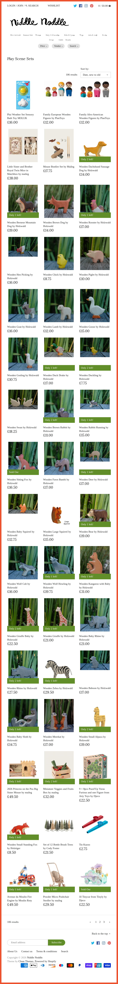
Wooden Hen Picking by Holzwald (20, 276)
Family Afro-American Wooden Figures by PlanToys (94, 116)
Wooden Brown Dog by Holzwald (55, 224)
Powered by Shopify (45, 961)
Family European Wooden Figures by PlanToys (57, 116)
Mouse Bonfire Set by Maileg (58, 166)
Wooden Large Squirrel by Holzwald (57, 533)
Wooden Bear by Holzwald (93, 531)
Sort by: (85, 68)
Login (11, 5)
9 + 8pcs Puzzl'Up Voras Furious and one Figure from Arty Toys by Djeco (94, 792)
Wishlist (54, 5)
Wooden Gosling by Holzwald (23, 375)
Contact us (26, 951)
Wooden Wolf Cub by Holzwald (18, 585)
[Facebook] (80, 5)
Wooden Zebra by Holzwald (58, 688)
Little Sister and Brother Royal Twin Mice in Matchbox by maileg (20, 170)
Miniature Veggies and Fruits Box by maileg (58, 790)
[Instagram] (86, 5)
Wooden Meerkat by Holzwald (53, 738)
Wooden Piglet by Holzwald (94, 274)
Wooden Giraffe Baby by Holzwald (20, 638)
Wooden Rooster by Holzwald (95, 222)
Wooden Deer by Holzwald (93, 479)
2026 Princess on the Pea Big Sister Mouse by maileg (22, 790)
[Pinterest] (91, 5)
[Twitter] (75, 5)
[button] (43, 46)
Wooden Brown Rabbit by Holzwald (57, 429)
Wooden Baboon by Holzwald (95, 688)
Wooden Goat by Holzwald (21, 326)
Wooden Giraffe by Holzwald (58, 636)
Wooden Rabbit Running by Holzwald (93, 429)
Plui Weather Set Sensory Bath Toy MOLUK (20, 116)
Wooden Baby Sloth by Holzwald (19, 738)
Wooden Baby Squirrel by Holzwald (20, 533)
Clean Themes (25, 961)
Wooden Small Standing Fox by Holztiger (22, 846)
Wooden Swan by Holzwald (21, 427)
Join (20, 5)
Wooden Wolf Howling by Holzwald (57, 585)
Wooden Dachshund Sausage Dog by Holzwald (94, 168)
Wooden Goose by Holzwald (94, 326)
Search (64, 951)
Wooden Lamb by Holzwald (58, 326)
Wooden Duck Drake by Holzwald (55, 377)
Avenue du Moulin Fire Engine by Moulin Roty (19, 898)
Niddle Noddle (34, 957)
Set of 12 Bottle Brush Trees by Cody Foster (58, 846)
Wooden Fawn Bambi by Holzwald (56, 481)
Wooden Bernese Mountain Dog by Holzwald (21, 224)
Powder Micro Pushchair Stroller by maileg (56, 898)
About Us (12, 951)
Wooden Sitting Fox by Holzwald (19, 481)
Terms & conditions (46, 951)
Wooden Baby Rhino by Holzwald (91, 638)
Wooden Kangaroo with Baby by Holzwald (94, 585)
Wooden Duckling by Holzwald (90, 377)
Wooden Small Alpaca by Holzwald (92, 738)
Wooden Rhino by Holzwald (22, 688)
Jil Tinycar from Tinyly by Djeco (93, 898)
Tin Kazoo (84, 844)
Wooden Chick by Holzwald (58, 274)
